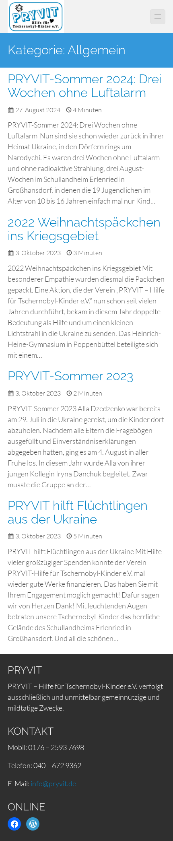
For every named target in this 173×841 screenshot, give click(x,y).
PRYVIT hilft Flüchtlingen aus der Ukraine (78, 512)
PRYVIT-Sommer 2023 (70, 376)
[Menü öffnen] (157, 16)
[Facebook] (14, 824)
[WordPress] (32, 824)
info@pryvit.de (53, 783)
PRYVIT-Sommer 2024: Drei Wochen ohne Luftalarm (84, 85)
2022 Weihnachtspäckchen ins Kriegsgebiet (84, 229)
